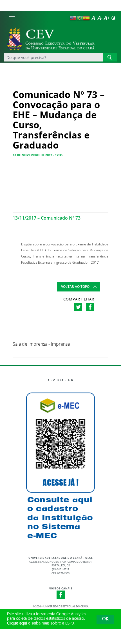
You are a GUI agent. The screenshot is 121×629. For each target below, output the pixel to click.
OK (105, 619)
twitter (78, 307)
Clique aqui (17, 623)
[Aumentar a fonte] (106, 18)
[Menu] (12, 17)
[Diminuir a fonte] (100, 18)
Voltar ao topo (75, 286)
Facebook (61, 595)
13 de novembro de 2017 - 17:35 (37, 155)
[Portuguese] (79, 18)
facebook (90, 307)
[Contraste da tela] (113, 18)
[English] (73, 18)
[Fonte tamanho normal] (93, 18)
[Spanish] (86, 18)
